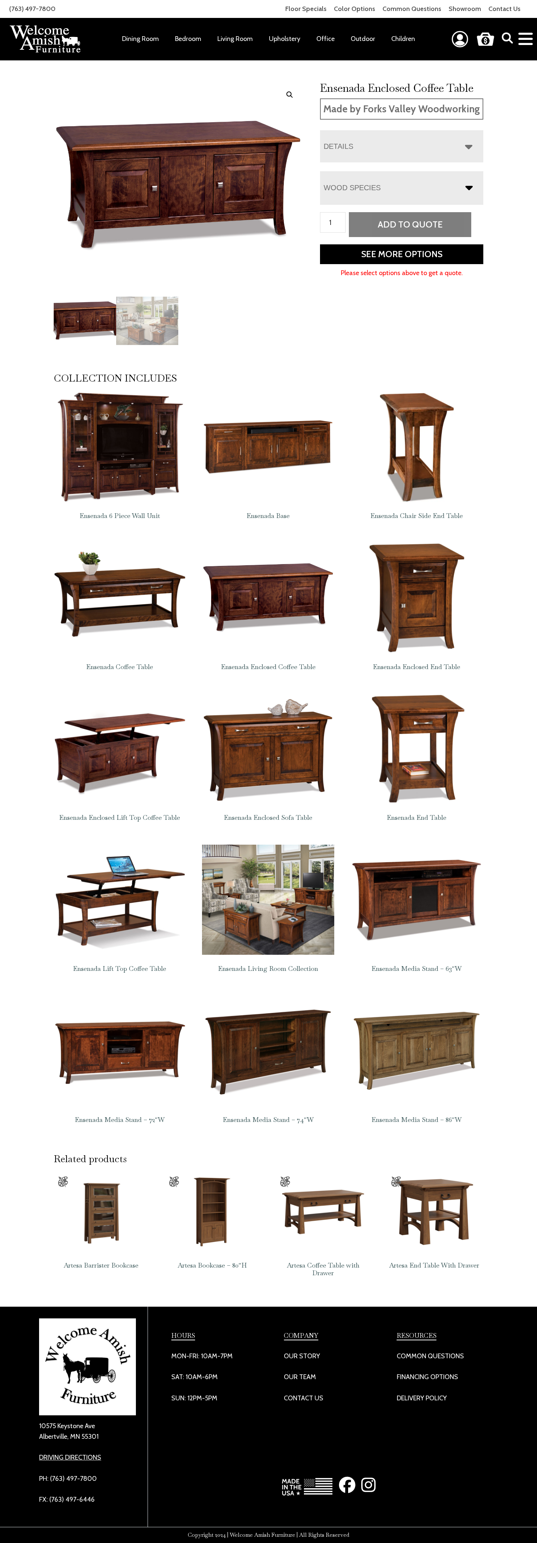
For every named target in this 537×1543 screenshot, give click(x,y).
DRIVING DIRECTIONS (70, 1457)
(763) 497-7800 (32, 9)
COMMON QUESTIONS (430, 1356)
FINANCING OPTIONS (427, 1377)
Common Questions (411, 9)
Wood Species (352, 188)
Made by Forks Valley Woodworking (401, 109)
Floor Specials (306, 9)
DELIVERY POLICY (422, 1398)
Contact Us (504, 9)
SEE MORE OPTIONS (401, 254)
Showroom (465, 9)
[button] (289, 94)
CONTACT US (303, 1398)
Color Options (354, 9)
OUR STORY (302, 1356)
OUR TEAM (300, 1377)
